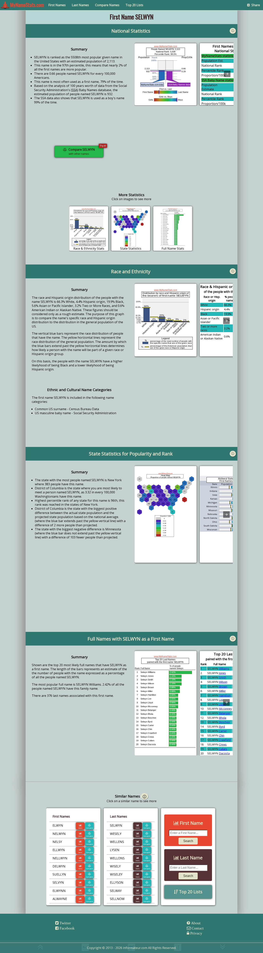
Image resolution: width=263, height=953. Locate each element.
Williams (224, 668)
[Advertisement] (184, 155)
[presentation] (227, 74)
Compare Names (107, 5)
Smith (222, 677)
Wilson (223, 682)
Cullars (223, 749)
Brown (223, 686)
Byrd (222, 726)
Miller (222, 691)
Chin (221, 735)
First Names (57, 5)
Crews (223, 744)
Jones (222, 673)
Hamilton (225, 695)
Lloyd (222, 704)
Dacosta (224, 753)
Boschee (224, 722)
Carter (223, 731)
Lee (221, 700)
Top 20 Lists (134, 5)
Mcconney (225, 708)
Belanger (224, 713)
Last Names (80, 5)
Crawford (225, 740)
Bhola (222, 718)
